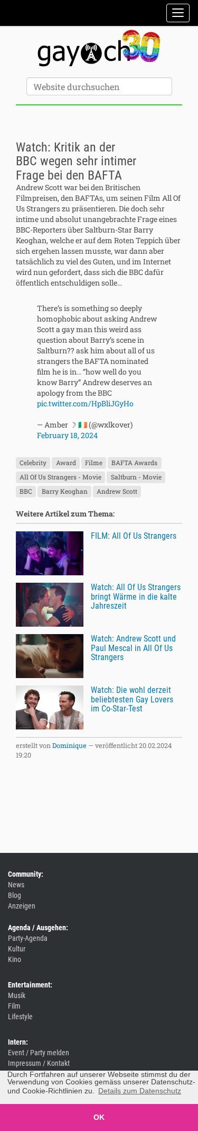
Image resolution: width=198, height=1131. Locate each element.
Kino (14, 959)
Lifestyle (20, 1016)
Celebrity (33, 462)
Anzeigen (21, 906)
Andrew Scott (117, 491)
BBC (26, 491)
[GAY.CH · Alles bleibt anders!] (99, 48)
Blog (14, 895)
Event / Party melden (38, 1052)
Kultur (16, 949)
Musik (16, 995)
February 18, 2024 (67, 435)
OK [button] (99, 1117)
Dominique (69, 745)
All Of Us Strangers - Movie (60, 477)
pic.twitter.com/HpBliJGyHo (85, 403)
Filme (93, 462)
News (16, 884)
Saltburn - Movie (136, 477)
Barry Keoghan (65, 491)
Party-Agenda (28, 938)
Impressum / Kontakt (39, 1063)
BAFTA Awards (134, 462)
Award (66, 462)
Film (14, 1006)
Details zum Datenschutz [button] (139, 1091)
